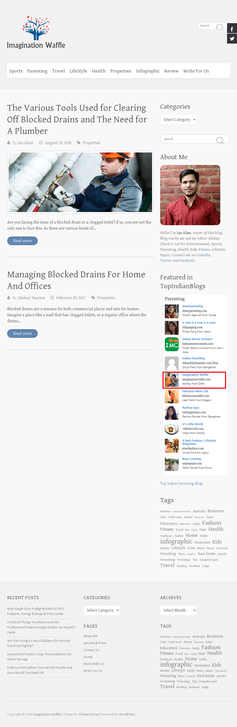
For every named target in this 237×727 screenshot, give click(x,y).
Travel (58, 71)
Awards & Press (95, 643)
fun (187, 529)
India (203, 536)
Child (163, 517)
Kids (217, 542)
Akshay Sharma (31, 297)
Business (216, 510)
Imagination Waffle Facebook (217, 13)
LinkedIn (203, 255)
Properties (120, 71)
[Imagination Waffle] (118, 29)
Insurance (202, 542)
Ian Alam (26, 142)
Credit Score (175, 517)
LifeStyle (78, 71)
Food (179, 530)
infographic (176, 541)
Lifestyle (178, 548)
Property (191, 554)
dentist (188, 517)
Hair (203, 530)
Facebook (187, 261)
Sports (16, 71)
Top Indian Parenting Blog (181, 483)
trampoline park (209, 559)
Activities (165, 511)
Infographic (148, 71)
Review (171, 71)
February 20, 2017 (71, 297)
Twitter (166, 261)
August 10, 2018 (58, 142)
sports (222, 554)
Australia (199, 511)
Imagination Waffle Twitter (226, 13)
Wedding (182, 566)
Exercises (185, 523)
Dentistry (199, 517)
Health (99, 71)
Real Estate (206, 554)
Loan (191, 548)
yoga (205, 566)
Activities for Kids (182, 511)
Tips (195, 560)
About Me (90, 636)
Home (88, 657)
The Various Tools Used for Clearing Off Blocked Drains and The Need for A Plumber (77, 119)
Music (210, 548)
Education (169, 523)
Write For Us (196, 71)
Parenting (37, 71)
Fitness (167, 529)
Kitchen (164, 548)
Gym (194, 530)
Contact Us (92, 650)
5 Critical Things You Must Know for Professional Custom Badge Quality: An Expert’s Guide (41, 627)
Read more (22, 240)
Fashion (211, 522)
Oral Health (222, 548)
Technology (183, 559)
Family (196, 523)
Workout (194, 566)
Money (201, 548)
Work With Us (94, 664)
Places (181, 554)
